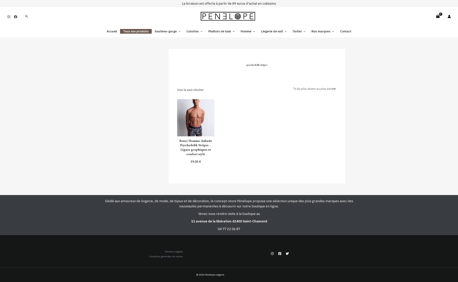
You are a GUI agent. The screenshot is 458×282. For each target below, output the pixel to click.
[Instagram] (8, 16)
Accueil (112, 31)
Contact (345, 31)
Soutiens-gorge (166, 31)
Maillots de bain (219, 31)
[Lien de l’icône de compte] (449, 16)
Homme (246, 31)
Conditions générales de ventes (166, 256)
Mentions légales (174, 251)
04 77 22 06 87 (229, 229)
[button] (26, 16)
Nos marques (320, 31)
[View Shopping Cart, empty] (437, 16)
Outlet (297, 31)
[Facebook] (15, 16)
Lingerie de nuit (272, 31)
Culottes (192, 31)
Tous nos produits (136, 31)
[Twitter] (287, 253)
